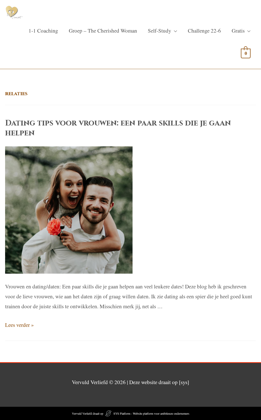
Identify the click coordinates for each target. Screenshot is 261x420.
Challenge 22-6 (204, 30)
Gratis (238, 30)
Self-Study (159, 30)
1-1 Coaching (43, 30)
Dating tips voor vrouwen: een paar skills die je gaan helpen (118, 128)
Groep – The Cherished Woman (103, 30)
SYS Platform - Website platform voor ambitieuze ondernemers (151, 413)
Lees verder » (19, 324)
